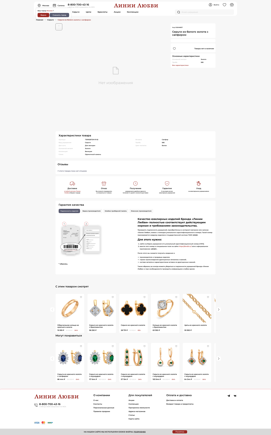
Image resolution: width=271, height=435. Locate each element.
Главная (39, 20)
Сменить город (59, 15)
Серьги (76, 12)
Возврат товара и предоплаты (180, 404)
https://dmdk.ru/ (185, 246)
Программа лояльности (139, 408)
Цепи (88, 12)
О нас (95, 400)
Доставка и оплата (174, 400)
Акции (117, 12)
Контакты (97, 404)
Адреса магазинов (137, 411)
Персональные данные (103, 408)
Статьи (132, 415)
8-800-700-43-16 (78, 4)
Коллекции (132, 12)
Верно (43, 15)
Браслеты (102, 12)
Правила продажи (101, 411)
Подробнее (140, 432)
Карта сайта (134, 419)
